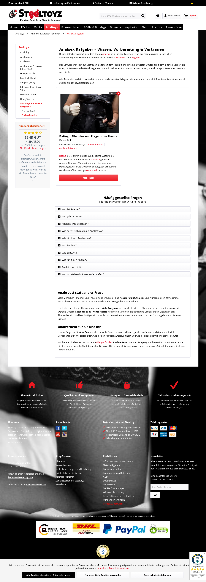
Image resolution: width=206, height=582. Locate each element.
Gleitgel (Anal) (27, 73)
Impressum (109, 484)
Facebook (57, 428)
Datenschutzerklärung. (162, 479)
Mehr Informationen (119, 568)
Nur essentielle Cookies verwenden (103, 575)
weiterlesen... (15, 441)
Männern (95, 159)
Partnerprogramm (64, 476)
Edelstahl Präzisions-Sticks (30, 88)
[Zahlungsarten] (173, 431)
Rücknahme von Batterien (116, 472)
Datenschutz (109, 480)
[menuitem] (123, 16)
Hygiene (136, 57)
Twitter (64, 428)
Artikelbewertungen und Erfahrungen (74, 469)
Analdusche (26, 56)
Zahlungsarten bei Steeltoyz (69, 480)
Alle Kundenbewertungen (33, 148)
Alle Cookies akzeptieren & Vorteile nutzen (48, 575)
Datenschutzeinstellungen (157, 575)
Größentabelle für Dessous (69, 472)
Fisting (62, 155)
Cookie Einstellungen (114, 488)
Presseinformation (112, 469)
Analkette (25, 61)
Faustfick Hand (28, 77)
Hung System (27, 99)
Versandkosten (63, 465)
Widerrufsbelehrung (113, 492)
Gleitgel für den (104, 342)
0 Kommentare (95, 144)
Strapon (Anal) (27, 82)
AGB (105, 476)
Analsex (106, 53)
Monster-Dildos (28, 94)
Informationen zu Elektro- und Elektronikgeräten (118, 463)
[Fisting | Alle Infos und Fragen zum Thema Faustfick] (89, 113)
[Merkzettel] (158, 16)
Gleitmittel (91, 170)
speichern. (103, 568)
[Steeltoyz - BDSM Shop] (40, 16)
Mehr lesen (88, 177)
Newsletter (61, 484)
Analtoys (24, 47)
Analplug (24, 52)
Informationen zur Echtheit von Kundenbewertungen (119, 497)
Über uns (60, 461)
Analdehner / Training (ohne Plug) (31, 67)
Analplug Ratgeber (29, 111)
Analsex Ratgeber (29, 115)
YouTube (57, 434)
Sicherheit (121, 57)
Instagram (64, 434)
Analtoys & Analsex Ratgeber (31, 105)
